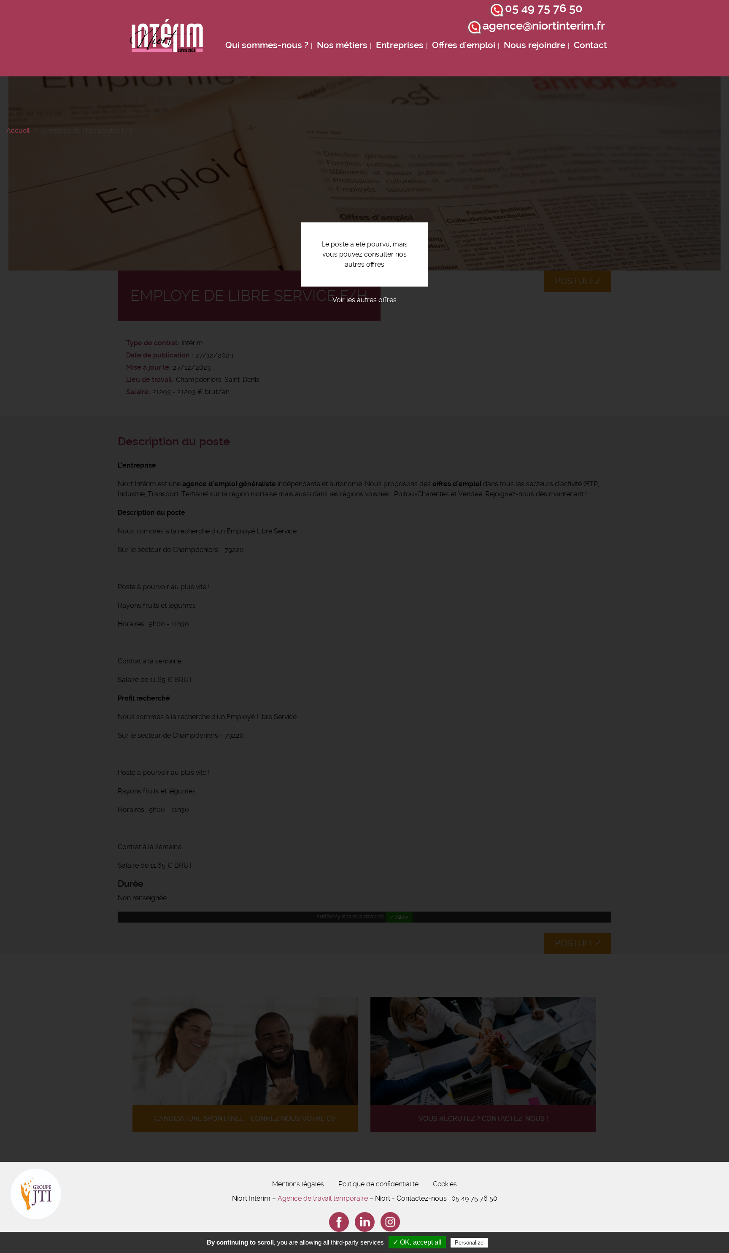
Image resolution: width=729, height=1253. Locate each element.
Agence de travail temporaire (323, 1198)
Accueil (18, 131)
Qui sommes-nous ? (266, 45)
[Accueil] (167, 38)
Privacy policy (510, 1242)
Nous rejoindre (534, 45)
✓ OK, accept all (417, 1242)
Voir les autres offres (364, 300)
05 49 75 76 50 (544, 8)
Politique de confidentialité (378, 1184)
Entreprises (400, 45)
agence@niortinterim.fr (544, 25)
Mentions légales (298, 1184)
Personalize (469, 1242)
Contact (590, 45)
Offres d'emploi (463, 45)
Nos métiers (342, 45)
